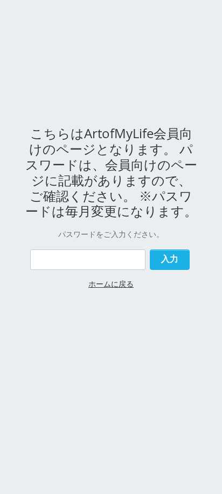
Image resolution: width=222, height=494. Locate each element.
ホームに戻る (111, 284)
